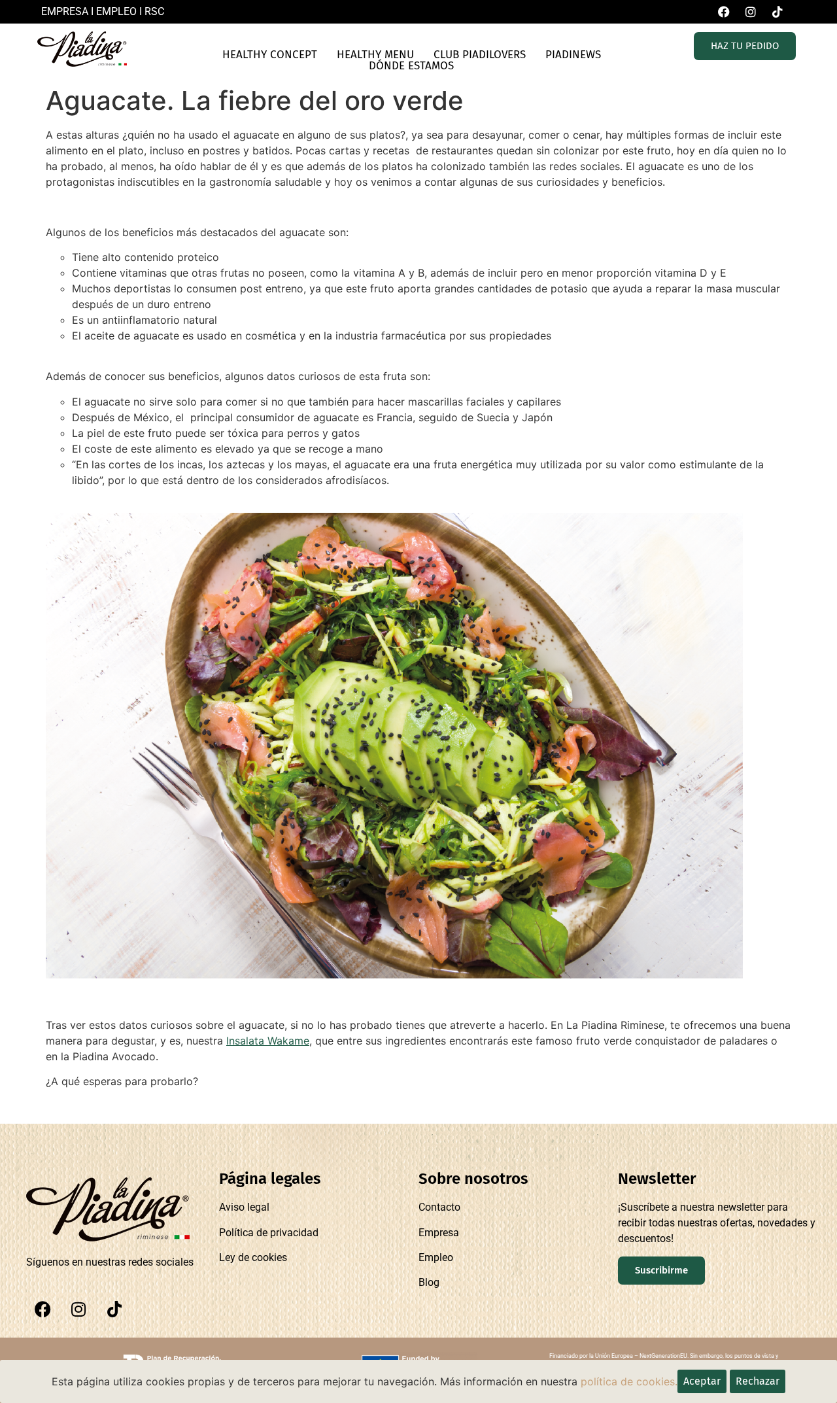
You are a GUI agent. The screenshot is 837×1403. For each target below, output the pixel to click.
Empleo (435, 1257)
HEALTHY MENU (375, 54)
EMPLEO (116, 11)
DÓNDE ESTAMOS (411, 65)
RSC (154, 11)
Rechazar (757, 1381)
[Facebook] (42, 1309)
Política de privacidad (268, 1232)
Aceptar (702, 1381)
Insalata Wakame (267, 1040)
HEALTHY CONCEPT (269, 54)
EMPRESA (64, 11)
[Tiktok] (114, 1309)
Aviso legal (244, 1207)
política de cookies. (629, 1381)
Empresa (438, 1232)
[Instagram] (78, 1309)
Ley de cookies (253, 1257)
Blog (428, 1282)
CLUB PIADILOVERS (480, 54)
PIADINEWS (573, 54)
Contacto (439, 1207)
